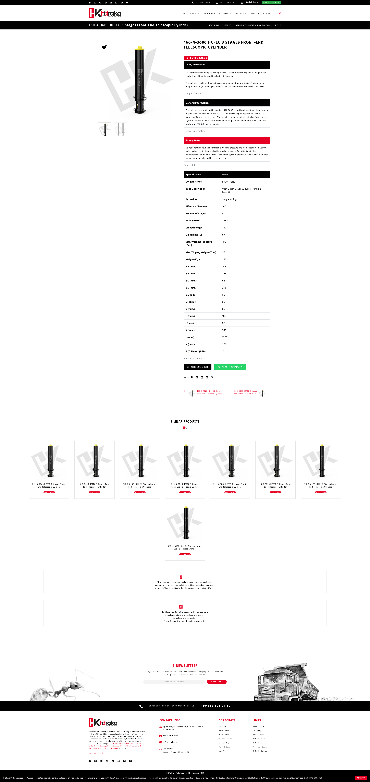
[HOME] (105, 12)
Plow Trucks (130, 746)
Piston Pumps (258, 735)
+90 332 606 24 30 (203, 2)
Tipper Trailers (124, 744)
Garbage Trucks (106, 746)
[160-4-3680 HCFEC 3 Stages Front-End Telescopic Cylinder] (105, 129)
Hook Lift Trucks (111, 748)
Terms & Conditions (227, 747)
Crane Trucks (99, 748)
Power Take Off (258, 727)
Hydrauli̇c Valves (259, 743)
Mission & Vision (225, 739)
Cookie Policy (224, 743)
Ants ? (221, 751)
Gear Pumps (257, 731)
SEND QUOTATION (199, 367)
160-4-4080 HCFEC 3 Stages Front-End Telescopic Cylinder (245, 392)
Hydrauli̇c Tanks (259, 739)
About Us (222, 727)
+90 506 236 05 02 (227, 2)
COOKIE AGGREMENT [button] (313, 778)
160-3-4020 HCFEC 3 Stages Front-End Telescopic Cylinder (209, 392)
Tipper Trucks (112, 744)
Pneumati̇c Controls (261, 747)
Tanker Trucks (94, 746)
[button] (280, 13)
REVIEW (47, 472)
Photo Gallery (224, 735)
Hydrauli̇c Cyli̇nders (261, 751)
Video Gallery (224, 731)
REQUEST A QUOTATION (271, 2)
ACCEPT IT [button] (361, 778)
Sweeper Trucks (119, 746)
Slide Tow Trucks (137, 744)
